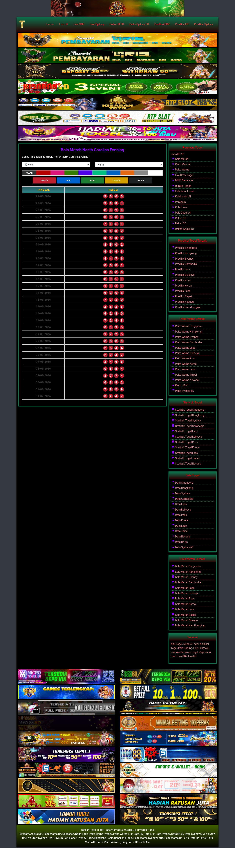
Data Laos (181, 504)
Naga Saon (81, 833)
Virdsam (24, 833)
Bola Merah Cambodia (188, 582)
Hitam (141, 180)
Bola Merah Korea (185, 604)
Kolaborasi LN (183, 196)
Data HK (138, 833)
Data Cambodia (184, 498)
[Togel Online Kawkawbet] (66, 707)
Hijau (92, 180)
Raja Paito (205, 652)
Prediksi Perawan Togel (184, 652)
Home (50, 24)
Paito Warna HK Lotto (176, 837)
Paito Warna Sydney (186, 336)
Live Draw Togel (184, 175)
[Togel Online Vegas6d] (66, 723)
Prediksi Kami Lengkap (188, 307)
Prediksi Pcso (183, 280)
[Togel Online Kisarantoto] (117, 102)
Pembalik (180, 202)
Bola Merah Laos (184, 587)
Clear (29, 173)
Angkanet (71, 837)
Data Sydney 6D (184, 547)
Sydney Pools (85, 837)
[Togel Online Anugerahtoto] (168, 738)
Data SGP (149, 833)
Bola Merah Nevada (186, 620)
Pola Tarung (185, 648)
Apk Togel (176, 644)
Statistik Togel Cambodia (189, 426)
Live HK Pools (201, 648)
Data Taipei (181, 531)
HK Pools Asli (142, 842)
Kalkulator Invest (184, 191)
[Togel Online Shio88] (168, 801)
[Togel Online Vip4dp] (168, 707)
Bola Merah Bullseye (187, 593)
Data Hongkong (184, 488)
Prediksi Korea (183, 285)
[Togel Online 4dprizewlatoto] (66, 785)
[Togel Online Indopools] (168, 785)
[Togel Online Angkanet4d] (168, 770)
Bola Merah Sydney (186, 577)
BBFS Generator (184, 180)
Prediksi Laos (182, 269)
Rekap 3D (180, 218)
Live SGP (79, 24)
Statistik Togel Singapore (189, 409)
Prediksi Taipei (183, 296)
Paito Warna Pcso (185, 358)
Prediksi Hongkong (186, 253)
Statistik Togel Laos (186, 431)
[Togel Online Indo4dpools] (66, 816)
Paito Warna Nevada (187, 380)
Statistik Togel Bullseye (188, 436)
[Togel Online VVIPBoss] (117, 40)
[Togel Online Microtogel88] (66, 676)
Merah (44, 180)
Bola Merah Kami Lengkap (190, 625)
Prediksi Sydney (203, 24)
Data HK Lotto (198, 837)
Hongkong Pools (103, 837)
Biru (68, 180)
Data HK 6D (181, 541)
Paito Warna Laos (185, 347)
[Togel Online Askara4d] (66, 738)
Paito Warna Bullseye (187, 353)
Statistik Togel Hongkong (189, 415)
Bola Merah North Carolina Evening (92, 150)
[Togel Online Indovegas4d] (168, 816)
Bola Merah (181, 158)
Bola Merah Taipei (185, 614)
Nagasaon (68, 833)
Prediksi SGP (162, 24)
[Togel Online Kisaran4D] (117, 86)
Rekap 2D (180, 223)
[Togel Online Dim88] (117, 55)
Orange (116, 180)
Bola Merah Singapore (188, 566)
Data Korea (181, 520)
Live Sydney (97, 24)
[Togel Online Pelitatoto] (117, 118)
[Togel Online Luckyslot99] (168, 692)
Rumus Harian (183, 185)
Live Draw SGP (179, 656)
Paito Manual (182, 164)
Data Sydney (182, 493)
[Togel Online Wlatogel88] (66, 770)
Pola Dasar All (183, 212)
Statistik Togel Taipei (187, 458)
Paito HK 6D (117, 24)
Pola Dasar (181, 207)
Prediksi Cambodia (186, 264)
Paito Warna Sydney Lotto (148, 837)
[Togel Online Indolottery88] (168, 754)
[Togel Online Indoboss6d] (168, 676)
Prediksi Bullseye (185, 274)
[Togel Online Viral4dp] (117, 133)
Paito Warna (182, 169)
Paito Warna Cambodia (188, 342)
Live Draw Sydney (36, 837)
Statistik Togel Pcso (186, 442)
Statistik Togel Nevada (188, 463)
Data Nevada (182, 536)
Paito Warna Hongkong (188, 331)
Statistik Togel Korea (187, 447)
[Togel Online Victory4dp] (66, 692)
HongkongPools (123, 837)
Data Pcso (181, 514)
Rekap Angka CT (184, 228)
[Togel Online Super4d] (117, 71)
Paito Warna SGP (123, 833)
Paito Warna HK (52, 833)
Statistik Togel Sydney (188, 420)
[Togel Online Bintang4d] (66, 754)
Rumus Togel (191, 644)
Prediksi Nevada (184, 301)
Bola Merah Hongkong (188, 571)
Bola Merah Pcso (185, 598)
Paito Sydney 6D (139, 24)
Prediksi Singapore (186, 247)
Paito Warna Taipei (186, 374)
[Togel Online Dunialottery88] (168, 723)
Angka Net (36, 833)
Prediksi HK (182, 24)
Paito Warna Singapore (188, 326)
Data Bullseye (183, 509)
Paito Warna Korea (186, 363)
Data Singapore (184, 482)
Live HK (63, 24)
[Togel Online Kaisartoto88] (66, 801)
